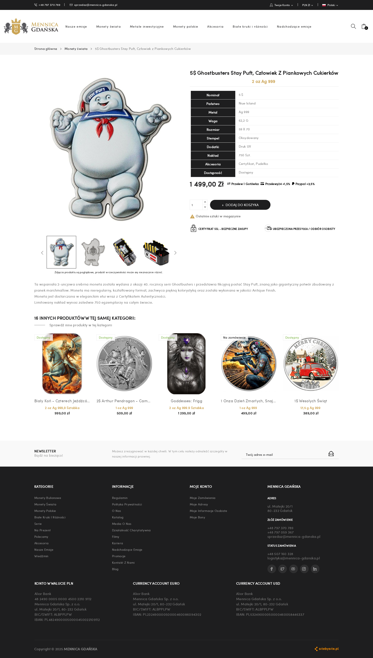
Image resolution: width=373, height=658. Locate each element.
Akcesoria (41, 543)
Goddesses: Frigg (186, 400)
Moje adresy (199, 504)
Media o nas (121, 523)
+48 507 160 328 (280, 553)
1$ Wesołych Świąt (310, 400)
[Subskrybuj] (331, 453)
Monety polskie (45, 510)
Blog (115, 569)
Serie (38, 523)
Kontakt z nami (123, 562)
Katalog (117, 517)
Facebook (271, 569)
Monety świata (45, 504)
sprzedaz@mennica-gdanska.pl (95, 4)
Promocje (119, 556)
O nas (116, 510)
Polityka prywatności (127, 504)
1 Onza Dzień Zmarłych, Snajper (249, 400)
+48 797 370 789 (49, 4)
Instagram (304, 569)
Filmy (115, 536)
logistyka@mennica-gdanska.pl (293, 557)
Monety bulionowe (47, 497)
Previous (42, 253)
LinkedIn (315, 569)
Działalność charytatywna (131, 530)
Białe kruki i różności (49, 517)
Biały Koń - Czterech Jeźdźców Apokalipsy (62, 400)
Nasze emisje (43, 549)
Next (175, 253)
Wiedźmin (41, 556)
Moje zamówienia (203, 497)
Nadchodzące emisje (127, 549)
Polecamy (41, 536)
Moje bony (197, 517)
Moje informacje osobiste (208, 510)
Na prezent (42, 530)
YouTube (293, 569)
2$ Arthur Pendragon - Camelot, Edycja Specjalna (124, 400)
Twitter (282, 569)
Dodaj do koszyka (242, 204)
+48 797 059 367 (280, 532)
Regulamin (120, 497)
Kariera (117, 543)
